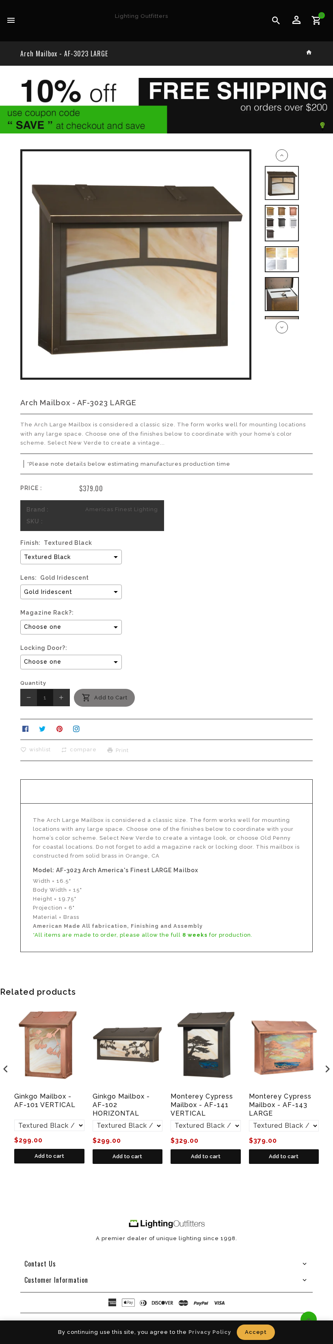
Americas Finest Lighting (121, 509)
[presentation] (5, 1069)
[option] (282, 183)
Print (122, 750)
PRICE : (31, 488)
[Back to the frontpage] (309, 53)
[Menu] (11, 20)
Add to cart (49, 1156)
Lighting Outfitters (141, 16)
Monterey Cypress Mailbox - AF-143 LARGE (280, 1104)
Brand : (37, 509)
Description (166, 791)
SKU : (34, 521)
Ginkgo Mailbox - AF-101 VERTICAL (45, 1100)
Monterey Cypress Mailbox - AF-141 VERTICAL (202, 1104)
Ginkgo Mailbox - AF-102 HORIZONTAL (121, 1104)
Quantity (33, 683)
